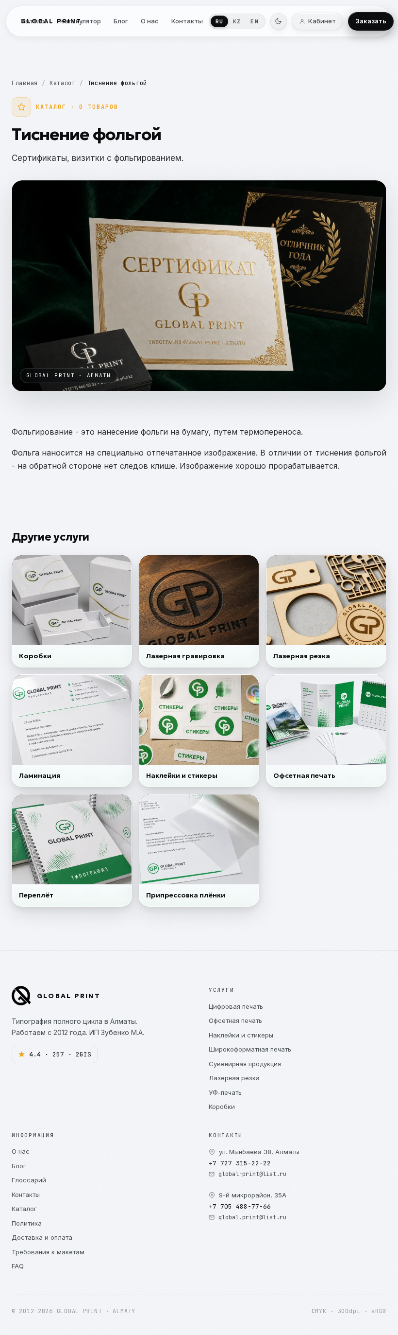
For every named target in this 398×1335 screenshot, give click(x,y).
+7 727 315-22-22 (240, 1163)
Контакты (26, 1194)
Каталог (63, 83)
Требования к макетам (48, 1252)
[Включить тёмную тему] (278, 21)
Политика (27, 1223)
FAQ (18, 1266)
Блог (19, 1166)
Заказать (370, 21)
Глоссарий (29, 1180)
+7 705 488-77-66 (240, 1206)
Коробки (222, 1106)
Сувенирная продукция (245, 1064)
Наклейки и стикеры (241, 1035)
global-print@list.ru (252, 1174)
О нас (21, 1151)
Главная (25, 83)
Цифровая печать (236, 1006)
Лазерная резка (234, 1078)
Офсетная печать (235, 1020)
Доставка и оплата (42, 1237)
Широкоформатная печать (250, 1049)
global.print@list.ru (252, 1217)
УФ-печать (225, 1092)
